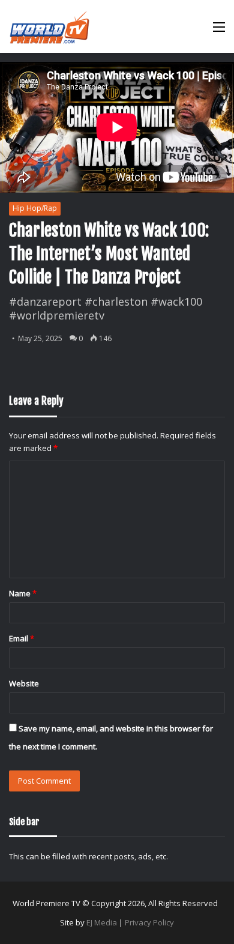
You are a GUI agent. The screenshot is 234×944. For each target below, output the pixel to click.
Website (24, 683)
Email (21, 638)
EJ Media (101, 922)
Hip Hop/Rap (35, 208)
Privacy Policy (149, 922)
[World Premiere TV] (49, 26)
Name (23, 593)
